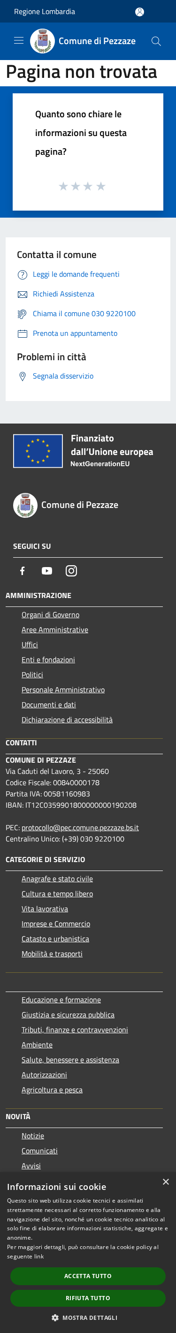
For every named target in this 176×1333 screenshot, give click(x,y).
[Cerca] (156, 41)
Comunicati (40, 1150)
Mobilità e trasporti (52, 953)
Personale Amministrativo (63, 689)
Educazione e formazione (61, 999)
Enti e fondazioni (48, 659)
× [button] (165, 1182)
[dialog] (88, 1252)
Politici (32, 674)
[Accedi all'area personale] (139, 12)
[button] (88, 1317)
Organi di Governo (50, 614)
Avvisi (31, 1165)
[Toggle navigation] (18, 40)
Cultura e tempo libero (57, 893)
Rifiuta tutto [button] (88, 1298)
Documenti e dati (49, 704)
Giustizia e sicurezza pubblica (68, 1014)
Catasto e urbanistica (55, 938)
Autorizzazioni (44, 1074)
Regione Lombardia (44, 11)
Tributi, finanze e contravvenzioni (75, 1029)
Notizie (33, 1135)
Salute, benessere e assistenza (70, 1059)
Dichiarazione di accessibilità (67, 719)
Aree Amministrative (55, 629)
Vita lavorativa (45, 908)
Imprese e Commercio (56, 923)
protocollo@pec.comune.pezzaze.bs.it (80, 827)
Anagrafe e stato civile (57, 878)
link (39, 1256)
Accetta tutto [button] (88, 1276)
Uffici (30, 644)
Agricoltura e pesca (52, 1089)
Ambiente (37, 1044)
